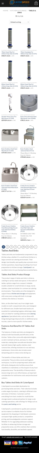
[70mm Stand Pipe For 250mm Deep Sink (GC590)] (10, 38)
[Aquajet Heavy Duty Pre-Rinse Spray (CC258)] (10, 103)
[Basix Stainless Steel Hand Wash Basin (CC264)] (10, 135)
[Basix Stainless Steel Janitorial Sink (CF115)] (29, 135)
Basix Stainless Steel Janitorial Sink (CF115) (27, 150)
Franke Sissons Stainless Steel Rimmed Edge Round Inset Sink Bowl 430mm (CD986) (9, 228)
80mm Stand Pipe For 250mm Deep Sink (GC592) (10, 85)
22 (31, 247)
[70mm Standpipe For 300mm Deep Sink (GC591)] (29, 38)
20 (23, 247)
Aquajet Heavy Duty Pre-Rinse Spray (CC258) (9, 117)
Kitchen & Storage (18, 10)
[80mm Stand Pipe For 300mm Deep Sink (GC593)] (29, 70)
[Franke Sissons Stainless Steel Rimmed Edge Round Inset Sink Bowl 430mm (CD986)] (10, 212)
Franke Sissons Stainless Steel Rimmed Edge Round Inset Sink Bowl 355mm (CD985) (28, 188)
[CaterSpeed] (20, 3)
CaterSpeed (27, 267)
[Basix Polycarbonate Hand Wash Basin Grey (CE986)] (29, 103)
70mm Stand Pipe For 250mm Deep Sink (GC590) (10, 53)
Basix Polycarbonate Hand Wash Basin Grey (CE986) (28, 117)
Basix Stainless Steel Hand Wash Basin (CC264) (9, 150)
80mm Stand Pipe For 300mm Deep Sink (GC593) (28, 85)
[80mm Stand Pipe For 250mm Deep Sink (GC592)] (10, 70)
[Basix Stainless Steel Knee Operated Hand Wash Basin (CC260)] (10, 172)
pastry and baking (10, 404)
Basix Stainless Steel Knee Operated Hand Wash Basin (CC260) (10, 187)
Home (5, 10)
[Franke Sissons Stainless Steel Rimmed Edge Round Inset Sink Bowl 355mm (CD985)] (29, 172)
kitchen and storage (18, 293)
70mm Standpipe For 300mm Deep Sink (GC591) (28, 53)
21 (27, 247)
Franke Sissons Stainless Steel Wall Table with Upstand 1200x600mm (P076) (27, 228)
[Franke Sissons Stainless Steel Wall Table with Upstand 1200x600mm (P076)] (29, 212)
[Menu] (3, 3)
